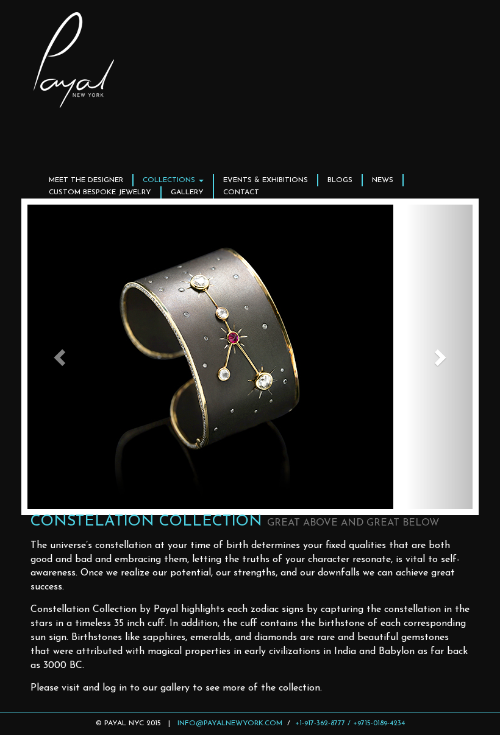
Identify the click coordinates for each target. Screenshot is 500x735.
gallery (187, 192)
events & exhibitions (265, 180)
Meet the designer (86, 180)
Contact (241, 192)
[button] (61, 357)
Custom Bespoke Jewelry (100, 192)
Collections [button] (170, 180)
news (382, 180)
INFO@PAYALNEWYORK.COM (229, 723)
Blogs (339, 180)
